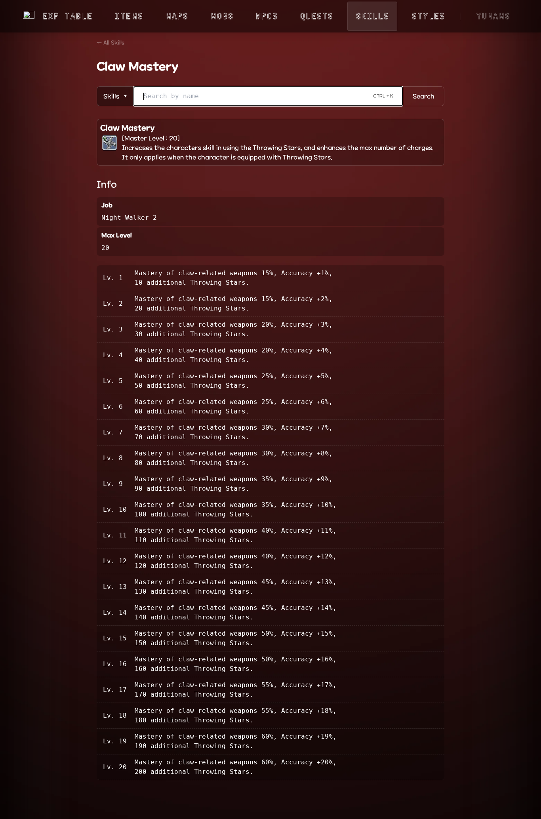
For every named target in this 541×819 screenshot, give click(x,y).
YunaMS (493, 16)
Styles (428, 16)
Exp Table (67, 16)
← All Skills (110, 43)
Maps (176, 16)
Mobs (221, 16)
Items (128, 16)
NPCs (266, 16)
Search (423, 96)
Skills (372, 16)
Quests (316, 16)
